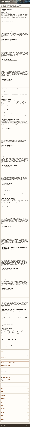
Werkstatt (9, 13)
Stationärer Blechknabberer (7, 145)
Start (1, 5)
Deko (5, 110)
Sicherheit (2, 415)
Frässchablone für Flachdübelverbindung (10, 339)
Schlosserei (11, 100)
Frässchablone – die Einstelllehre (8, 198)
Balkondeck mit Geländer (7, 379)
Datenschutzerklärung (16, 6)
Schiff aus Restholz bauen (6, 377)
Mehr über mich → (4, 357)
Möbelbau (10, 60)
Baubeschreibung (7, 60)
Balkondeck (3, 385)
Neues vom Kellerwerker (6, 79)
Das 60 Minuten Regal (6, 59)
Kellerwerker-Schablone (6, 109)
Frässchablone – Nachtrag (7, 328)
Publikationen (19, 5)
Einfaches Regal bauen (6, 128)
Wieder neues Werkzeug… (6, 31)
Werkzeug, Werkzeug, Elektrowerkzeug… (10, 119)
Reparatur (8, 100)
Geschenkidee (3, 401)
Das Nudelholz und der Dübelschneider (9, 237)
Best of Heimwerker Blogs (4, 6)
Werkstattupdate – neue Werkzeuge (9, 39)
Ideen (8, 199)
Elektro (6, 100)
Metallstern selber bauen (8, 370)
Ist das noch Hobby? (5, 12)
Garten (2, 394)
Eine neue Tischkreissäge (6, 183)
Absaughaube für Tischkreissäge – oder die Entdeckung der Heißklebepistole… (14, 248)
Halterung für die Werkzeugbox (8, 279)
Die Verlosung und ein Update (7, 69)
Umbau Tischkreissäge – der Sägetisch (9, 165)
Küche (2, 405)
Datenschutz (27, 425)
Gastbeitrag (3, 399)
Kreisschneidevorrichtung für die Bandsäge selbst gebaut (13, 309)
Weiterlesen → (3, 18)
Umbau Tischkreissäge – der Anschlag (9, 174)
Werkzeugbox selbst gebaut (7, 288)
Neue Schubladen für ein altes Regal (9, 50)
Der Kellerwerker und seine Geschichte (8, 5)
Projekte (11, 22)
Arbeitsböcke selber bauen (7, 21)
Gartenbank (3, 395)
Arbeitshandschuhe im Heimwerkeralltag (10, 88)
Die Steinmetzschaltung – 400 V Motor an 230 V (7, 362)
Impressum (10, 6)
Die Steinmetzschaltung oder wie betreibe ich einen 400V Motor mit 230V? (14, 318)
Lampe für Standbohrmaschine (8, 156)
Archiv (15, 5)
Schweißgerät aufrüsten (6, 99)
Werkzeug (12, 13)
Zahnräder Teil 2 (4, 206)
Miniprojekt (8, 22)
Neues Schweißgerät (5, 190)
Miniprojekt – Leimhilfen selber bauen (9, 268)
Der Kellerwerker (5, 1)
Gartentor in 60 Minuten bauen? (5, 365)
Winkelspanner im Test (6, 258)
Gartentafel (3, 398)
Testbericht (9, 227)
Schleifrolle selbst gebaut (6, 298)
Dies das (7, 13)
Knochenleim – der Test (6, 226)
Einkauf (9, 32)
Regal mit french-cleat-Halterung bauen (9, 138)
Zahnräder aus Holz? (5, 216)
